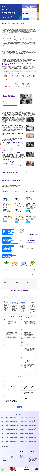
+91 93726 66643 (20, 23)
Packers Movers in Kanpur (23, 432)
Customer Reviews (13, 458)
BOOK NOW (4, 460)
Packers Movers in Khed (32, 421)
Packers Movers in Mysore (13, 437)
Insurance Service (22, 458)
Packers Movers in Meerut (32, 437)
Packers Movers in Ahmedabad (24, 436)
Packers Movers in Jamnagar (32, 428)
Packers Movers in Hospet (13, 428)
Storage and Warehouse (23, 459)
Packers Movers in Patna (23, 440)
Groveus (7, 469)
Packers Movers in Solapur (4, 417)
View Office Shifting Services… (6, 159)
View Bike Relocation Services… (7, 150)
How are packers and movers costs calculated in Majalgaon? (28, 382)
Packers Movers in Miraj (4, 424)
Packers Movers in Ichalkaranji (5, 428)
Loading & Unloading (22, 457)
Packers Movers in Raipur (4, 446)
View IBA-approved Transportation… (7, 140)
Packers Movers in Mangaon (32, 417)
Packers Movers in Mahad (23, 428)
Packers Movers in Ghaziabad (14, 425)
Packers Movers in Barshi (32, 429)
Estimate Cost (26, 469)
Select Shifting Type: (6, 98)
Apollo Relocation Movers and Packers (23, 29)
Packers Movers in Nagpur (23, 421)
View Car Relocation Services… (6, 178)
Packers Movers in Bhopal (13, 429)
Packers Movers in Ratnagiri (5, 420)
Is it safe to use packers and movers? (28, 393)
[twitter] (34, 469)
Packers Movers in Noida (32, 424)
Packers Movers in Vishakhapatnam (12, 443)
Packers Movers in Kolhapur (32, 425)
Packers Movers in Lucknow (14, 416)
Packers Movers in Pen (13, 417)
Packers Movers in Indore (4, 425)
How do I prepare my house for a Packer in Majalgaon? (11, 386)
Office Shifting (22, 454)
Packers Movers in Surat (4, 436)
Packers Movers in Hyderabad (14, 436)
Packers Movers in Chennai (32, 436)
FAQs (11, 454)
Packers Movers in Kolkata (13, 441)
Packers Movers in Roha (4, 441)
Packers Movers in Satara (13, 421)
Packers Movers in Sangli (32, 440)
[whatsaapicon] (2, 469)
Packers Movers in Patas (13, 424)
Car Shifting (21, 455)
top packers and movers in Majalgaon (12, 29)
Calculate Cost (10, 105)
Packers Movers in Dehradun (5, 421)
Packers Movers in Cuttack (4, 440)
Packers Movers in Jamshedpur (24, 433)
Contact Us (12, 456)
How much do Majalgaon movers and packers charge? (11, 401)
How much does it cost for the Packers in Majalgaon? (11, 381)
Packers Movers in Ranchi (23, 441)
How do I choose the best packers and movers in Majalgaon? (28, 387)
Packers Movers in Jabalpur (32, 441)
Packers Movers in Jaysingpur (5, 416)
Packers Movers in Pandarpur (14, 420)
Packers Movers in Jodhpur (32, 416)
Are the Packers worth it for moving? (11, 396)
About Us (21, 1)
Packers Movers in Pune (23, 429)
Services (16, 1)
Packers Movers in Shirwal (4, 432)
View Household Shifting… (6, 169)
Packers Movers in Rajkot (32, 433)
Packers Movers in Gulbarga (23, 425)
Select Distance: (5, 101)
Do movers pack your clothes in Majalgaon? (28, 398)
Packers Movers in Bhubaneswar (5, 429)
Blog (25, 1)
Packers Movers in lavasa (23, 416)
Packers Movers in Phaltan (32, 432)
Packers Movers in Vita (13, 440)
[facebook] (32, 469)
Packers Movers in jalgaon (32, 420)
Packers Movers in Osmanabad (5, 433)
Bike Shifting (21, 456)
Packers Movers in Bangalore (23, 437)
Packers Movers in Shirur (13, 433)
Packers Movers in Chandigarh (5, 437)
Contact (28, 1)
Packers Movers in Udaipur (23, 420)
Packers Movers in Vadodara (14, 432)
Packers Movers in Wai (22, 424)
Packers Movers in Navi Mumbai (24, 417)
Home (13, 1)
